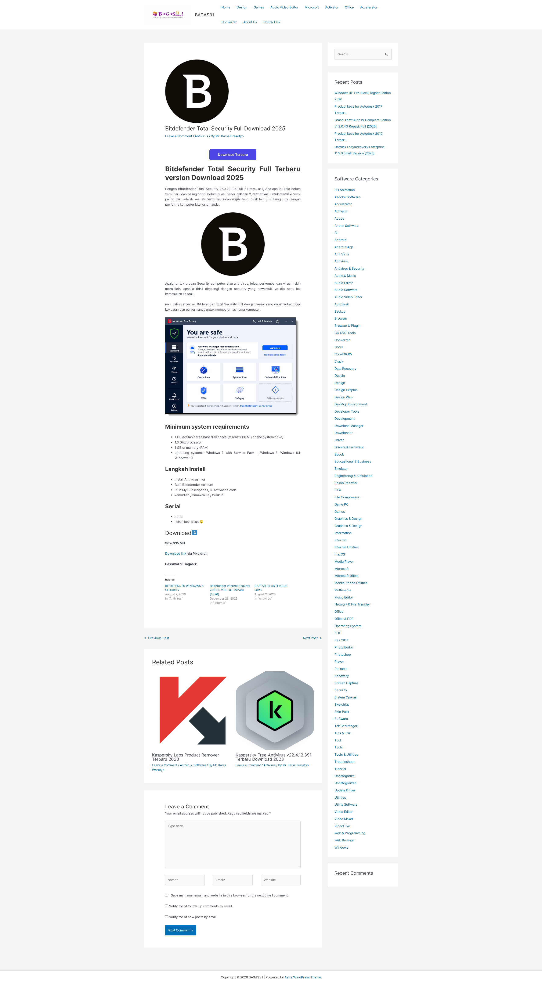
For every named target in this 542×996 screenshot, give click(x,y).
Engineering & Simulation (353, 476)
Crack (339, 361)
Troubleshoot (345, 762)
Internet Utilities (347, 547)
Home (225, 7)
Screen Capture (346, 683)
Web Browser (345, 840)
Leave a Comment (178, 136)
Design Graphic (346, 390)
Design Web (344, 397)
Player (339, 661)
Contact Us (271, 22)
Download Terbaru (233, 154)
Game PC (341, 504)
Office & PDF (344, 619)
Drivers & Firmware (349, 447)
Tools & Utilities (346, 754)
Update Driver (345, 790)
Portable (341, 669)
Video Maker (344, 819)
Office (349, 7)
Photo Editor (344, 647)
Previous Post (156, 638)
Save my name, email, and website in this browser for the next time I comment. (230, 895)
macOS (340, 554)
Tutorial (340, 769)
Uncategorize (345, 776)
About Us (250, 22)
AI (336, 233)
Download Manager (349, 426)
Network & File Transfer (352, 604)
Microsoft (312, 7)
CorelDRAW (343, 354)
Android (340, 240)
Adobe (339, 218)
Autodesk (342, 304)
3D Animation (345, 190)
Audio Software (346, 290)
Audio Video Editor (284, 7)
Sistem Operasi (346, 697)
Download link (175, 553)
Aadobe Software (347, 197)
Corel (339, 347)
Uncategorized (346, 783)
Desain (340, 376)
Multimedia (343, 590)
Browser (341, 318)
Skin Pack (342, 712)
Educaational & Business (353, 461)
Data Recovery (345, 369)
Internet (340, 540)
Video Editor (344, 812)
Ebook (339, 454)
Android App (344, 247)
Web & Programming (350, 833)
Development (345, 419)
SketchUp (342, 704)
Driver (339, 440)
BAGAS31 (204, 14)
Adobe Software (347, 226)
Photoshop (343, 654)
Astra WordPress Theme (303, 977)
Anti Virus (342, 254)
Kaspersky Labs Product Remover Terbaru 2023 (185, 757)
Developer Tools (347, 411)
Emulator (341, 469)
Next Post (312, 638)
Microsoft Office (346, 576)
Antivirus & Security (349, 268)
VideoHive (342, 826)
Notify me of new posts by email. (193, 917)
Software (200, 765)
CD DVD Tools (345, 333)
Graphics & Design (348, 519)
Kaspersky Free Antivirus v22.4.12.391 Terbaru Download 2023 (273, 757)
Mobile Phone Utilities (351, 583)
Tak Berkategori (346, 726)
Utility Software (346, 804)
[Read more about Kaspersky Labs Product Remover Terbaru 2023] (191, 710)
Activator (332, 7)
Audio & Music (345, 276)
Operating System (348, 626)
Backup (340, 311)
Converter (229, 22)
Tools (339, 747)
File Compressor (347, 497)
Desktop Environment (351, 404)
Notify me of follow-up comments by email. (201, 906)
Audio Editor (344, 283)
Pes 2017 (341, 640)
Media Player (344, 562)
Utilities (340, 797)
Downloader (344, 433)
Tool (338, 740)
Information (343, 533)
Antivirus (201, 136)
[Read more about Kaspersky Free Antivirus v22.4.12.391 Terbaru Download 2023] (275, 710)
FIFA (338, 490)
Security (341, 690)
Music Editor (344, 597)
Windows (341, 847)
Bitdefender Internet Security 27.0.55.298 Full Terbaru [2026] (230, 590)
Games (259, 7)
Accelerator (368, 7)
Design (242, 7)
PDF (338, 633)
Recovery (342, 676)
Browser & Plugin (348, 326)
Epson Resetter (346, 483)
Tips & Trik (343, 733)
